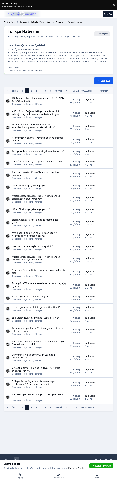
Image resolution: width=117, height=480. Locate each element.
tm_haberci (28, 104)
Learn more (5, 5)
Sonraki (58, 91)
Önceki (15, 91)
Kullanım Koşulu (76, 468)
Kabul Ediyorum (103, 465)
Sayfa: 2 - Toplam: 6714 (82, 91)
